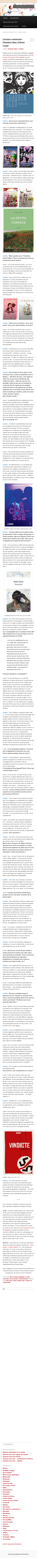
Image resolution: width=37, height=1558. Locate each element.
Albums (5, 1468)
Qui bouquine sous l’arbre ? (11, 26)
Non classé (6, 1507)
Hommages (6, 1492)
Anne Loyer (9, 1280)
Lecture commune (8, 1496)
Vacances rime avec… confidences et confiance (18, 1459)
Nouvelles (6, 1511)
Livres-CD (6, 1502)
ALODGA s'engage (8, 1470)
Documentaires (7, 1490)
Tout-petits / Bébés (9, 1537)
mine (23, 1280)
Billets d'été (6, 1477)
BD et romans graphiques (17, 1277)
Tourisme (6, 1535)
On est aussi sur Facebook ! (12, 1544)
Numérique (6, 1513)
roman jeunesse (23, 1279)
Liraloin (5, 59)
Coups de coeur (8, 1483)
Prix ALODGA (7, 1520)
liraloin (21, 49)
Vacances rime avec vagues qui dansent (15, 1454)
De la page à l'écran (9, 1485)
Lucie (26, 57)
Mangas (5, 1505)
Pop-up (5, 1515)
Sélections (6, 1526)
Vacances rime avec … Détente (12, 1461)
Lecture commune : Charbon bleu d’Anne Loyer (14, 42)
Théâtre (5, 1533)
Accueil (5, 18)
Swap (4, 1528)
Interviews (6, 1494)
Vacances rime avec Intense (11, 1456)
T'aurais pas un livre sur (10, 1530)
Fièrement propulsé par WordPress (18, 1554)
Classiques (6, 1481)
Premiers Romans (8, 1518)
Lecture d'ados (13, 1279)
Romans (5, 1524)
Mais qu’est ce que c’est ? (10, 22)
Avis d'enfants (7, 1473)
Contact (24, 26)
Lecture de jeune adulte (10, 1500)
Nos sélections (14, 18)
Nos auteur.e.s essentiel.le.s (12, 1509)
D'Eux (15, 1280)
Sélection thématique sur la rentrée (14, 1452)
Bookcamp (6, 1479)
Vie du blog (6, 1539)
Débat (4, 1488)
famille (19, 1280)
